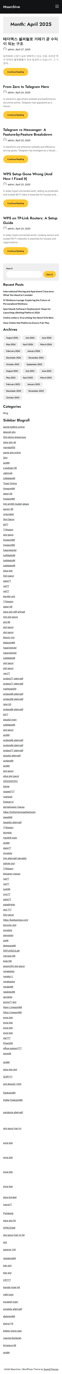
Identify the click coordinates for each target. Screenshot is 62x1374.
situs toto (8, 570)
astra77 (7, 899)
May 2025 (10, 377)
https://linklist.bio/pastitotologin (19, 812)
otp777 (7, 1038)
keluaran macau (11, 873)
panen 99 (8, 509)
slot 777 (7, 909)
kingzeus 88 (9, 1345)
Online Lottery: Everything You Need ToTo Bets (28, 317)
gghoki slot (9, 863)
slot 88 (6, 622)
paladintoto (9, 904)
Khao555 (8, 1043)
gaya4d (7, 1053)
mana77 (7, 1204)
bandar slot (9, 596)
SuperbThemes (51, 1369)
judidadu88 (9, 478)
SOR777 (7, 1076)
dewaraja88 (9, 945)
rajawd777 (8, 791)
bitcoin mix (9, 637)
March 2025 (46, 377)
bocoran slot (9, 925)
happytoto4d (9, 550)
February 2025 (13, 384)
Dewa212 (8, 801)
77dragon (8, 529)
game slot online (12, 452)
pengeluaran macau (14, 807)
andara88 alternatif (13, 709)
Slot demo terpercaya (14, 437)
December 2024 (13, 391)
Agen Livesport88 (12, 1007)
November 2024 (36, 391)
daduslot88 (9, 642)
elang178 (8, 1323)
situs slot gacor (11, 776)
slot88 (6, 462)
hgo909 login (10, 837)
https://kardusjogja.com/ (15, 920)
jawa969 (7, 817)
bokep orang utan (12, 1330)
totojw (6, 786)
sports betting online (14, 427)
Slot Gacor (8, 519)
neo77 (6, 673)
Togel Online (10, 483)
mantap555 (9, 447)
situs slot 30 (9, 1220)
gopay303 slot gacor (14, 966)
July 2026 (29, 337)
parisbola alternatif (13, 1112)
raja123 (7, 704)
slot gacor (8, 534)
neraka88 (8, 986)
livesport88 (9, 488)
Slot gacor (8, 575)
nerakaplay (9, 981)
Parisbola (8, 1213)
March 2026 (46, 344)
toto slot (7, 1265)
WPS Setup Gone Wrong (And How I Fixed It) (27, 176)
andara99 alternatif (13, 694)
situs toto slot (10, 1069)
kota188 (7, 961)
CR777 (7, 1280)
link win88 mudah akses (16, 504)
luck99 (6, 889)
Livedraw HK (10, 468)
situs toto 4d (9, 442)
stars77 (7, 581)
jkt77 (5, 524)
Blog (5, 413)
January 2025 (33, 384)
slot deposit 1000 (12, 1084)
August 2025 (12, 371)
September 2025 (34, 364)
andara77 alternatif (13, 678)
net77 (6, 586)
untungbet (8, 514)
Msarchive (11, 6)
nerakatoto (8, 971)
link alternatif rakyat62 (14, 858)
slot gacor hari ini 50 (14, 1235)
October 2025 (12, 364)
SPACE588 (9, 1227)
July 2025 (29, 371)
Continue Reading (15, 72)
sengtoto (7, 997)
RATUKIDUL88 (11, 950)
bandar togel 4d (11, 1287)
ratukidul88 (9, 991)
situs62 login (10, 719)
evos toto (8, 1017)
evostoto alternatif (12, 1309)
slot (5, 1242)
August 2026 (12, 337)
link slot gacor (10, 617)
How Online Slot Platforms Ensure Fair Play (26, 322)
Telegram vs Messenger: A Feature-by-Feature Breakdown (27, 132)
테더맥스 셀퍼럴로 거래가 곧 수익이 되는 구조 (30, 41)
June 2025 (46, 371)
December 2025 (13, 357)
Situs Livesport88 (12, 1012)
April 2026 (28, 344)
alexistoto (8, 935)
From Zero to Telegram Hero (26, 86)
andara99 (8, 760)
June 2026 (46, 337)
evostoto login (10, 1301)
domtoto (7, 832)
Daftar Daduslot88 (13, 1100)
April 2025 (28, 377)
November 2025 (36, 357)
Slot (5, 457)
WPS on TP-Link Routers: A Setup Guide (30, 220)
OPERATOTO (10, 781)
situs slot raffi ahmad (14, 611)
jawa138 (7, 493)
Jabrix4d (7, 473)
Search (9, 268)
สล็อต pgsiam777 (12, 1048)
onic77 (6, 894)
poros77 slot (9, 1002)
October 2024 (12, 397)
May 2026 (10, 344)
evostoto (7, 853)
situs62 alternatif (12, 755)
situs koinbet (10, 1197)
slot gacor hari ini (12, 1128)
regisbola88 (9, 1258)
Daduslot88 (9, 1092)
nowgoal (7, 796)
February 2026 (13, 351)
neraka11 (8, 976)
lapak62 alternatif (12, 822)
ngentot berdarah (12, 1338)
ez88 (5, 940)
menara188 (9, 956)
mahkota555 (9, 688)
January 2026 (33, 351)
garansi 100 (9, 1249)
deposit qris (9, 432)
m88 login (8, 1294)
